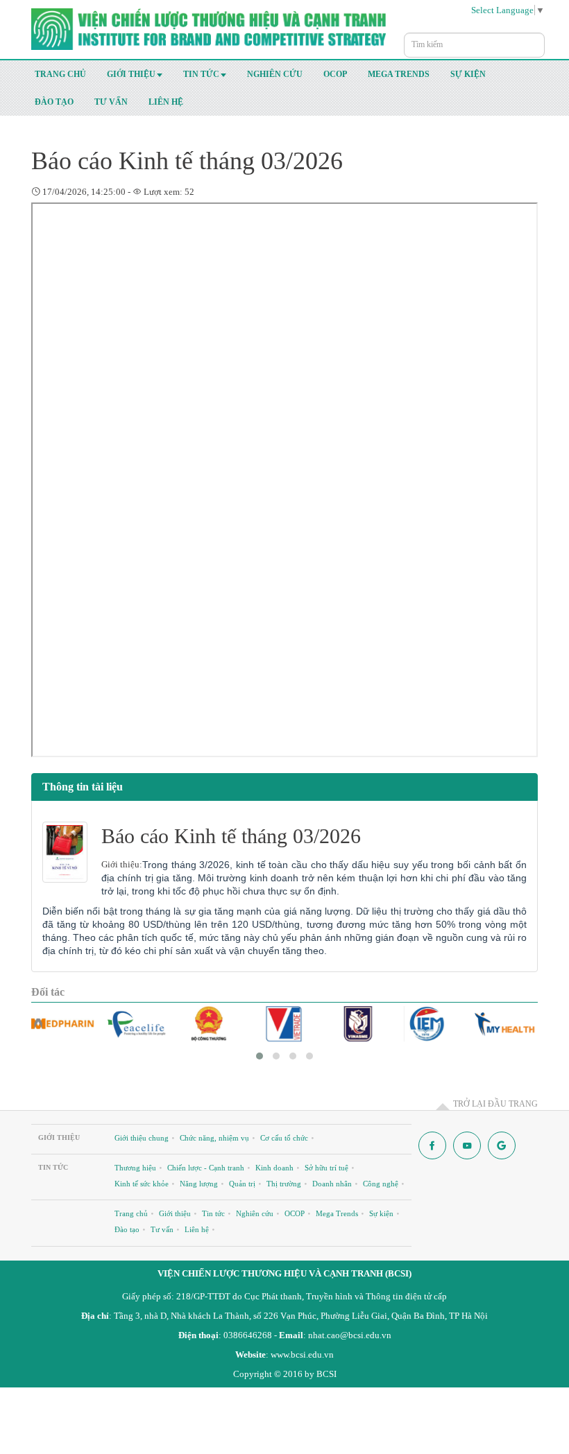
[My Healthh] (505, 1023)
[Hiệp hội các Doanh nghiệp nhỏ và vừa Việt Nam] (358, 1023)
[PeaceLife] (136, 1023)
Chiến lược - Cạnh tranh (205, 1167)
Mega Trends (399, 74)
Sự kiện (468, 74)
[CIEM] (432, 1023)
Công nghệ (380, 1183)
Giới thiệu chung (141, 1138)
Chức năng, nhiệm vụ (214, 1138)
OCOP (335, 74)
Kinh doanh (274, 1167)
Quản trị (242, 1183)
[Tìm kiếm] (537, 38)
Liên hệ (165, 102)
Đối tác (48, 992)
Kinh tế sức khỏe (141, 1183)
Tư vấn (111, 102)
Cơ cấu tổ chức (284, 1138)
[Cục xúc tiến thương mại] (284, 1023)
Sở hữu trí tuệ (326, 1167)
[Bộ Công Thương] (210, 1023)
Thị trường (283, 1183)
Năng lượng (199, 1183)
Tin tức (201, 74)
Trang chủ (60, 74)
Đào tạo (54, 102)
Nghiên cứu (275, 74)
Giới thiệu (131, 74)
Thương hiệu (135, 1167)
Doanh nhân (332, 1183)
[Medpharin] (62, 1023)
